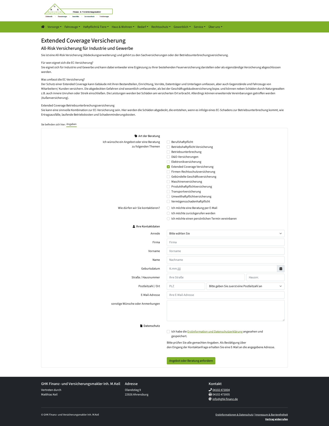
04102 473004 (221, 390)
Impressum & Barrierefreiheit (271, 415)
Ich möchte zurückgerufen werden (193, 213)
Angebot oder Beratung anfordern (191, 361)
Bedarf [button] (141, 27)
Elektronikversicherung (186, 162)
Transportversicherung (186, 191)
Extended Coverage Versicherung (192, 167)
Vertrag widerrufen (276, 419)
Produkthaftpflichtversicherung (191, 186)
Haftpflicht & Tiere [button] (94, 27)
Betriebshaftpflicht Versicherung (192, 147)
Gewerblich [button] (181, 27)
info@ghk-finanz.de (225, 399)
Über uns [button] (214, 27)
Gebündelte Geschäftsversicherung (193, 177)
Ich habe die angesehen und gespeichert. (217, 333)
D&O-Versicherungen (184, 157)
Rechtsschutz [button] (159, 27)
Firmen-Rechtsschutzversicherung (193, 172)
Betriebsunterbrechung (186, 152)
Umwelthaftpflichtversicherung (191, 196)
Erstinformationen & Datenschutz (234, 415)
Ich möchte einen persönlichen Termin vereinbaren (204, 219)
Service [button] (198, 27)
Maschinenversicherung (186, 182)
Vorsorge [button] (53, 27)
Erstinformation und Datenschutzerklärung (215, 331)
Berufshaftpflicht (182, 142)
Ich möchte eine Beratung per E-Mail (194, 208)
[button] (43, 27)
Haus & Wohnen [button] (122, 27)
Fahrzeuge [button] (71, 27)
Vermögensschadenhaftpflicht (190, 201)
